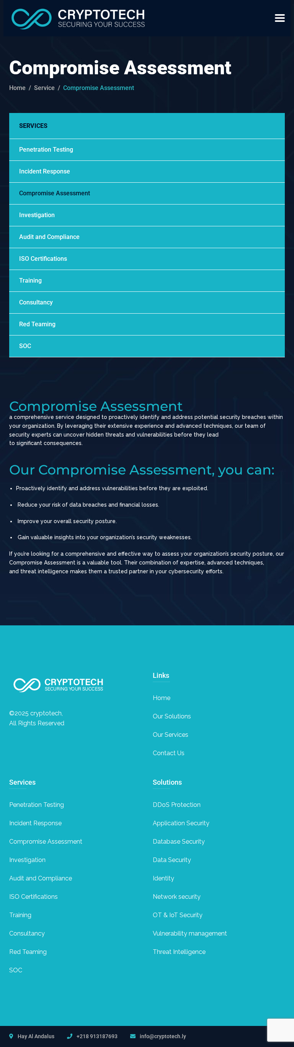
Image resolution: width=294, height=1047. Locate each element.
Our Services (170, 734)
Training (30, 280)
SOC (25, 346)
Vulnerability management (190, 933)
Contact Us (169, 753)
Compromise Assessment (54, 193)
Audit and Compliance (49, 236)
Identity (163, 878)
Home (17, 88)
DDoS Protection (177, 804)
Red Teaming (37, 324)
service (44, 88)
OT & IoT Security (178, 915)
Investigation (37, 215)
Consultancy (36, 302)
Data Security (172, 860)
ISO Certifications (43, 258)
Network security (177, 896)
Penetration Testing (46, 149)
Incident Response (44, 171)
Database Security (179, 841)
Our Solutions (172, 716)
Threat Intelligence (179, 951)
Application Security (181, 823)
